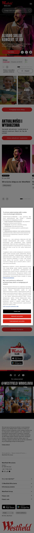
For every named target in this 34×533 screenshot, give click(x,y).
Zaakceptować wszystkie (17, 321)
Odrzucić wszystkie (17, 316)
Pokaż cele (17, 311)
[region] (17, 266)
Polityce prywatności (8, 277)
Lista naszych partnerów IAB (10, 306)
